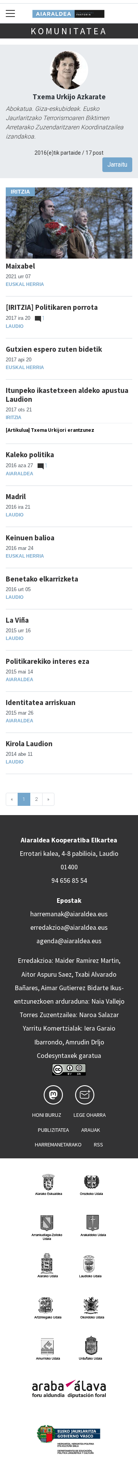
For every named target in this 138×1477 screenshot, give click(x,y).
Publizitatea (53, 1129)
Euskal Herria (25, 284)
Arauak (90, 1129)
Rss (98, 1144)
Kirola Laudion (29, 743)
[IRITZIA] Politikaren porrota (52, 307)
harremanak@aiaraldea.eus (69, 914)
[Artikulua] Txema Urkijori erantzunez (50, 430)
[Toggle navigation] (10, 13)
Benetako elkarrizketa (42, 578)
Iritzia (13, 417)
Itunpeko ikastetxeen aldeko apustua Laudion (67, 395)
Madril (16, 496)
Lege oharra (90, 1114)
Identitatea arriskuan (41, 702)
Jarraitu (117, 164)
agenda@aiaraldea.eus (69, 941)
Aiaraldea (19, 473)
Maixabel (20, 266)
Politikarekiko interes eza (47, 661)
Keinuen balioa (30, 537)
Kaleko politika (30, 454)
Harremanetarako (58, 1144)
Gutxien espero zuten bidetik (54, 349)
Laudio (14, 326)
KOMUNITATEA (69, 31)
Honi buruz (46, 1114)
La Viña (17, 620)
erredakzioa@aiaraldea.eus (69, 927)
